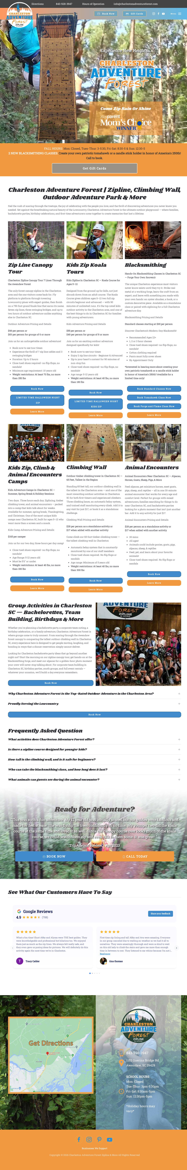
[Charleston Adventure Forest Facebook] (79, 1139)
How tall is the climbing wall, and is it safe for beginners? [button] (52, 760)
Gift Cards (136, 13)
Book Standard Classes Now (154, 388)
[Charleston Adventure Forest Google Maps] (51, 1054)
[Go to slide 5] (99, 973)
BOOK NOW (56, 856)
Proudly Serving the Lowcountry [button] (33, 704)
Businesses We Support (94, 1148)
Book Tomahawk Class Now (154, 397)
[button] (176, 14)
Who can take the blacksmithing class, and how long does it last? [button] (57, 770)
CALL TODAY (136, 856)
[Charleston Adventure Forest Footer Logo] (138, 1025)
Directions (38, 4)
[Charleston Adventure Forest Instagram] (89, 1139)
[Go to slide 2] (92, 973)
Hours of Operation (93, 4)
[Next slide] (176, 948)
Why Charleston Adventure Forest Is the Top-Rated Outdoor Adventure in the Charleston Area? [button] (81, 694)
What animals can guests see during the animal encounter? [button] (53, 780)
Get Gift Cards (94, 168)
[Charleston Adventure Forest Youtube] (110, 1139)
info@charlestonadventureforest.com (136, 4)
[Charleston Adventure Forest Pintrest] (99, 1139)
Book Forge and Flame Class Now (154, 406)
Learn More (37, 411)
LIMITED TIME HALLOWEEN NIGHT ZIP (38, 400)
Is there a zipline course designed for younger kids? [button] (47, 750)
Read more (105, 953)
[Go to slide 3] (94, 973)
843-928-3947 (64, 4)
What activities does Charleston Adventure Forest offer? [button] (51, 739)
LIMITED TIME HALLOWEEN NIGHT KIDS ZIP (96, 404)
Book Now (108, 13)
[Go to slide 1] (90, 973)
